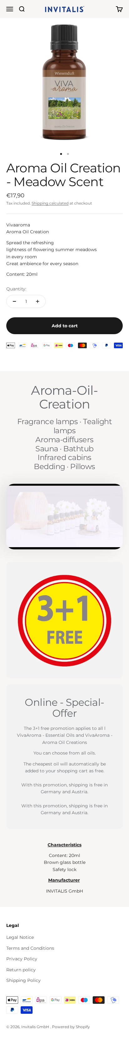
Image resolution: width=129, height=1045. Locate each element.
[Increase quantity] (37, 301)
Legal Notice (20, 937)
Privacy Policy (21, 959)
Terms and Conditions (30, 948)
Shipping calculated (50, 203)
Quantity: (16, 289)
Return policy (21, 970)
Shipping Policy (23, 980)
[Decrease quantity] (14, 301)
